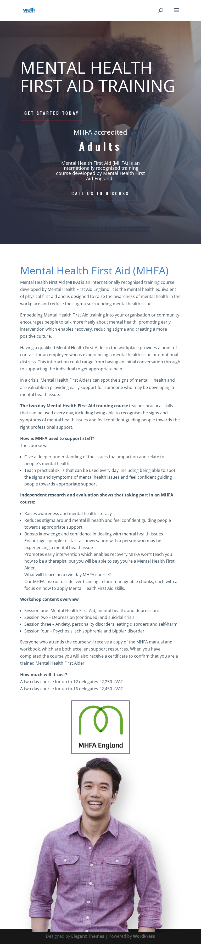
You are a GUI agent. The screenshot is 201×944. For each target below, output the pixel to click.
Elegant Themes (87, 936)
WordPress (144, 936)
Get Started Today (51, 113)
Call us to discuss (100, 193)
